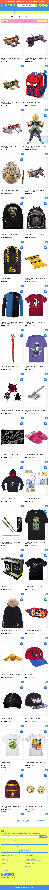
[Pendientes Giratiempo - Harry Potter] (36, 788)
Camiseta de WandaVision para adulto (34, 586)
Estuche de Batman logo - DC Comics (9, 454)
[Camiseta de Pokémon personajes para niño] (36, 745)
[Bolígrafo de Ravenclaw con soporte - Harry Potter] (36, 392)
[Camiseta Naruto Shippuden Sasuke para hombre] (36, 348)
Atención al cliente (25, 846)
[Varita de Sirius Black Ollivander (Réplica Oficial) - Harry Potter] (12, 128)
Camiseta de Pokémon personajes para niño (35, 762)
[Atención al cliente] (43, 5)
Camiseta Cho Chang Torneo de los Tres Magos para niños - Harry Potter (12, 323)
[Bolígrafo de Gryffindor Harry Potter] (12, 348)
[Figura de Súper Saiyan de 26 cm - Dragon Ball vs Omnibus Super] (36, 128)
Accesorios (29, 9)
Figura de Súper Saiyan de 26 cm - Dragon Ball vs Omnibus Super (36, 147)
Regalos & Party (41, 9)
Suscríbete (42, 836)
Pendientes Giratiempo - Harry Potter (33, 806)
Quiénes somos (28, 866)
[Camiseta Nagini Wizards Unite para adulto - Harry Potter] (36, 524)
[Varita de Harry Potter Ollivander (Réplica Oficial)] (12, 40)
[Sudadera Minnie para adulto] (12, 480)
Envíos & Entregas (5, 860)
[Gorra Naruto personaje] (12, 701)
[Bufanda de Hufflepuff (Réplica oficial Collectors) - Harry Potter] (36, 260)
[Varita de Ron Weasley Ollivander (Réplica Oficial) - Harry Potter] (36, 172)
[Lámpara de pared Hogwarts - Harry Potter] (12, 172)
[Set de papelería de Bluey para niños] (36, 480)
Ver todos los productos (42, 820)
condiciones (21, 840)
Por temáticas (6, 9)
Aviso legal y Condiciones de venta (32, 860)
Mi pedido (3, 859)
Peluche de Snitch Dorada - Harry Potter (10, 674)
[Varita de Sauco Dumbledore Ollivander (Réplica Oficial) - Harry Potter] (36, 40)
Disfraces (18, 9)
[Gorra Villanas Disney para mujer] (36, 701)
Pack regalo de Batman (6, 586)
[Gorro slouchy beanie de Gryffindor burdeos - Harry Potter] (12, 788)
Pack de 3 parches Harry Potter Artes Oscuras (12, 410)
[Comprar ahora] (22, 66)
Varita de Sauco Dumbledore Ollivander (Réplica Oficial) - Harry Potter (36, 59)
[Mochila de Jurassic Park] (12, 260)
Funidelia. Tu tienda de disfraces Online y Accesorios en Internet (8, 5)
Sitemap (26, 864)
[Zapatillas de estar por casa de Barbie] (36, 436)
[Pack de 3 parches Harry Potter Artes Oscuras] (12, 392)
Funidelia (3, 12)
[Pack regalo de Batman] (12, 568)
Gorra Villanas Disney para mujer (32, 718)
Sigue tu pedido (25, 850)
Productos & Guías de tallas (7, 862)
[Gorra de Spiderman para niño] (36, 656)
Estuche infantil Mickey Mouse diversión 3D (35, 630)
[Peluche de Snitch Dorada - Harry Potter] (12, 656)
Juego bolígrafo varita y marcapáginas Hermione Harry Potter (10, 543)
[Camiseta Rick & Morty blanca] (12, 745)
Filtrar (6, 21)
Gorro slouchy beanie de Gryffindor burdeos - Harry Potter (11, 807)
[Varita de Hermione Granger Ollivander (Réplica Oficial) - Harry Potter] (12, 84)
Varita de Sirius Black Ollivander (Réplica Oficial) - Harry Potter (12, 147)
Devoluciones (4, 863)
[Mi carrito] (46, 5)
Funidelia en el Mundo (29, 859)
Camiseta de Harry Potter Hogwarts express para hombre (35, 323)
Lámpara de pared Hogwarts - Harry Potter (11, 190)
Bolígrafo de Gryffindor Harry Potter (9, 366)
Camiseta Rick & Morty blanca (8, 762)
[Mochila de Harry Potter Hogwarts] (12, 216)
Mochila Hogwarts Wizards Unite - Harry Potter (36, 234)
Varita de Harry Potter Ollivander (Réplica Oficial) (11, 59)
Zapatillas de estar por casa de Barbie (34, 454)
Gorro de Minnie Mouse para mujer (9, 630)
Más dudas (3, 864)
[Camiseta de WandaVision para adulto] (36, 568)
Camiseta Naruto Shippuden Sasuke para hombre (34, 367)
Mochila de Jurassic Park (7, 278)
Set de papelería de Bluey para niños (33, 498)
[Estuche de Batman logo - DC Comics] (12, 436)
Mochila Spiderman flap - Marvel (32, 102)
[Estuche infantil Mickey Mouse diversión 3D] (36, 612)
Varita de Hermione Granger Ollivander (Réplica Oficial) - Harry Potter (12, 103)
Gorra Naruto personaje (6, 718)
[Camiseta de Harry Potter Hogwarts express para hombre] (36, 304)
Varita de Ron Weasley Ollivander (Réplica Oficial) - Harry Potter (35, 191)
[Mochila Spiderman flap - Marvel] (36, 84)
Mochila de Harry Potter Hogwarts (9, 234)
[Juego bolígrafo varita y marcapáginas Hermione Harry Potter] (12, 524)
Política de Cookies (29, 863)
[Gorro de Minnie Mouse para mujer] (12, 612)
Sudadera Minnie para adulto (8, 498)
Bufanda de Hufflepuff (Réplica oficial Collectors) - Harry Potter (36, 279)
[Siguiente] (31, 820)
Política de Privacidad (29, 862)
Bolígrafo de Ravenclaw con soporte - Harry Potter (35, 411)
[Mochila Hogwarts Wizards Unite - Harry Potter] (36, 216)
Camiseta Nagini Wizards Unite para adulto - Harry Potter (35, 543)
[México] (2, 874)
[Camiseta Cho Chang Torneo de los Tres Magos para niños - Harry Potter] (12, 304)
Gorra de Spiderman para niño (32, 674)
